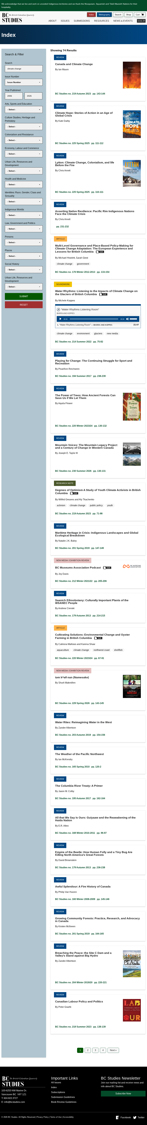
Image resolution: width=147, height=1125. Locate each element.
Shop (128, 14)
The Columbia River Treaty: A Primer (79, 785)
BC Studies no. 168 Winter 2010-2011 (81, 833)
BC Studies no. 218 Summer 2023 (80, 1027)
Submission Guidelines (63, 1097)
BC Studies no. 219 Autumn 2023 (80, 93)
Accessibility (68, 1117)
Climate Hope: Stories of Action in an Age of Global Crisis (84, 114)
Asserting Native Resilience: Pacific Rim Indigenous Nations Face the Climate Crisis (94, 212)
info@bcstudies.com (14, 1102)
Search (118, 14)
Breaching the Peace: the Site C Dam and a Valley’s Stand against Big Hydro (83, 954)
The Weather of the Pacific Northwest (79, 754)
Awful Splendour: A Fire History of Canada (83, 886)
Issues (65, 21)
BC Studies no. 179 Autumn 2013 (80, 615)
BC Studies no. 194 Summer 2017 (80, 376)
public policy (96, 505)
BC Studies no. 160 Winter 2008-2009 (82, 899)
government (83, 264)
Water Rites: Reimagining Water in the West (83, 722)
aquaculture (63, 650)
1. (84, 325)
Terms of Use (55, 1117)
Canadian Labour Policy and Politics (79, 1001)
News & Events (123, 21)
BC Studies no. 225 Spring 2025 (79, 143)
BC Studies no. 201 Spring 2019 (79, 548)
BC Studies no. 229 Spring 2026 (79, 703)
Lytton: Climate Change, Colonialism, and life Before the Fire (84, 164)
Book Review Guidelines (63, 1102)
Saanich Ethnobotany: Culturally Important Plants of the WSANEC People (91, 601)
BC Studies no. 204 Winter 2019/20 (81, 982)
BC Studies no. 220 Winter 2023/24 (81, 426)
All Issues (56, 1082)
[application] (98, 319)
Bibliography (104, 14)
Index (91, 14)
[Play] (60, 319)
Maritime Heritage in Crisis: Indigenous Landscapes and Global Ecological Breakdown (96, 534)
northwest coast (102, 650)
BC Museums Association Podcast (78, 567)
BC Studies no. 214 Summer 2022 (79, 341)
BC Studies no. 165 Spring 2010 (78, 766)
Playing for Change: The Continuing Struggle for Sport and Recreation (93, 362)
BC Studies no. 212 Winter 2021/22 (81, 581)
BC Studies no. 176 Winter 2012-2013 (82, 272)
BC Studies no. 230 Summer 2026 (80, 471)
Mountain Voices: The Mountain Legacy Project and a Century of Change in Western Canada (86, 446)
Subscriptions (58, 1092)
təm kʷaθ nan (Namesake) (72, 677)
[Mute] (127, 319)
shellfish (118, 650)
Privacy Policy (43, 1117)
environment (83, 333)
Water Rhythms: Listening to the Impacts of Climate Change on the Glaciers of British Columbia (96, 293)
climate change (64, 264)
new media (112, 333)
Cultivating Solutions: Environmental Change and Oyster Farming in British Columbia (92, 636)
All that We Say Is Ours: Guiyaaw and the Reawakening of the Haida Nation (95, 819)
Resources (101, 21)
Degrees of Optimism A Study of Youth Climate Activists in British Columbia (98, 492)
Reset (24, 305)
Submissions (82, 21)
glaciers (98, 333)
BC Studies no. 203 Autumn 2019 (80, 735)
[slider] (134, 318)
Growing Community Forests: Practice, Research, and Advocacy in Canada (97, 919)
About (53, 21)
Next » (113, 1050)
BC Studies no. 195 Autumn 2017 (80, 798)
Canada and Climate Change (74, 64)
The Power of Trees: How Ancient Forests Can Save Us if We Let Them (85, 396)
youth (110, 505)
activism (61, 505)
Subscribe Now (123, 1093)
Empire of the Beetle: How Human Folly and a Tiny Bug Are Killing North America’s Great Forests (93, 853)
